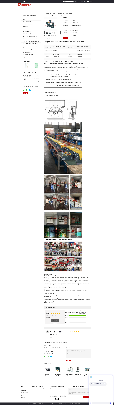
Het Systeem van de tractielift (29, 43)
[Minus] (111, 377)
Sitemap (23, 397)
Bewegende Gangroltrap (28, 54)
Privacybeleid (31, 403)
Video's (46, 4)
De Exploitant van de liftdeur (29, 29)
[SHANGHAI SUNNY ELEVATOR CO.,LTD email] (24, 90)
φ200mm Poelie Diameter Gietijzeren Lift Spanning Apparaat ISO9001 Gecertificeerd (57, 375)
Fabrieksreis (60, 4)
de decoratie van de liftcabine (29, 36)
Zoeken (75, 1)
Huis (35, 4)
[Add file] (90, 403)
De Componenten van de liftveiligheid (37, 9)
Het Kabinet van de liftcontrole (29, 38)
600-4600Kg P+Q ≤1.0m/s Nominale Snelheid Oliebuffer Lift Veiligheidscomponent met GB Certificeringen (77, 375)
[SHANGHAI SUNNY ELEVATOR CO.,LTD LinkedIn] (26, 1)
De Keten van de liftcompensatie (30, 41)
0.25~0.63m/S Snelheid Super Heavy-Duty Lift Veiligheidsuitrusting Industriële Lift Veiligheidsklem (87, 375)
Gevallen (93, 4)
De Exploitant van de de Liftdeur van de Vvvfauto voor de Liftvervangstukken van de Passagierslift (41, 389)
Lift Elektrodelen (26, 49)
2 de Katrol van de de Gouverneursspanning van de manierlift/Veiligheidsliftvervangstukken (51, 37)
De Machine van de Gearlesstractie (30, 18)
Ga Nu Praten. (83, 1)
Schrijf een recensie (55, 321)
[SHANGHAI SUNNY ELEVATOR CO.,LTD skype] (30, 90)
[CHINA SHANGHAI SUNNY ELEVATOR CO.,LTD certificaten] (26, 65)
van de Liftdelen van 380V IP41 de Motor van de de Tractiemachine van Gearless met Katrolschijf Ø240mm (58, 392)
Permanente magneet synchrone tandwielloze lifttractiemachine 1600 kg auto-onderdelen (58, 389)
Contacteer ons (80, 4)
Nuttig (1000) (54, 334)
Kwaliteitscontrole (70, 4)
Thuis (22, 9)
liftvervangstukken (64, 342)
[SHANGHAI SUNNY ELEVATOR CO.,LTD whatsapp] (27, 90)
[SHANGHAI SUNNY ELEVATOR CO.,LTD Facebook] (24, 1)
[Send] (111, 403)
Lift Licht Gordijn (26, 31)
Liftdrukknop (25, 21)
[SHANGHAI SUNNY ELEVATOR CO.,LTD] (24, 5)
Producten (40, 4)
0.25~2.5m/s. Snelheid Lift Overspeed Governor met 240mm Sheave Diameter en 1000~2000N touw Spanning (47, 375)
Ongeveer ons (53, 4)
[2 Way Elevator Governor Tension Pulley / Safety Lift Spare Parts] (50, 24)
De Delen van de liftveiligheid (54, 342)
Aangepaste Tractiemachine (29, 15)
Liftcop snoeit (26, 26)
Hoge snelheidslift (27, 57)
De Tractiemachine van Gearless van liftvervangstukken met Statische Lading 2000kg (58, 396)
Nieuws (87, 4)
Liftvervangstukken (27, 52)
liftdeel (47, 342)
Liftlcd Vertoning (26, 33)
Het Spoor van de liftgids (28, 24)
